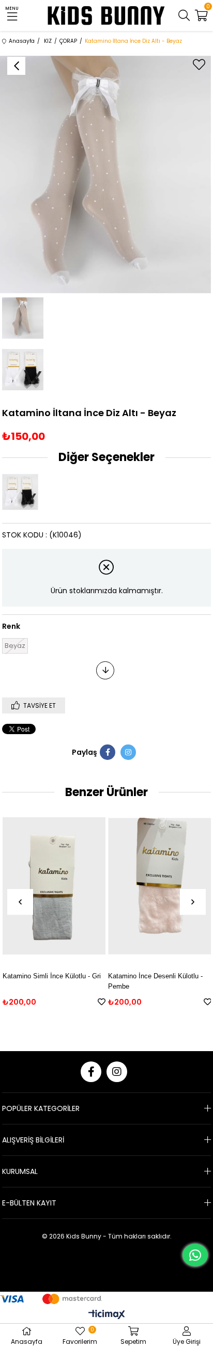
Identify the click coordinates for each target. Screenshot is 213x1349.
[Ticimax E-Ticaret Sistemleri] (106, 1315)
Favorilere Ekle (101, 1002)
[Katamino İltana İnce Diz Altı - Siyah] (22, 492)
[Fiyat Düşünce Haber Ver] (105, 670)
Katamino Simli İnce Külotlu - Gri (52, 976)
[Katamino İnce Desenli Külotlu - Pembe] (159, 886)
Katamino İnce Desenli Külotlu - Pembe (155, 981)
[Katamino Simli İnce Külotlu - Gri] (54, 886)
